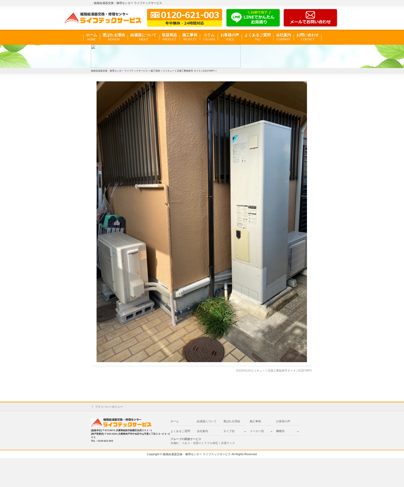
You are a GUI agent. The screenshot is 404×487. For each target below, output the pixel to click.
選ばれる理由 (114, 37)
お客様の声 (229, 37)
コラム (209, 37)
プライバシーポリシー (109, 406)
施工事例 (189, 37)
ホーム (91, 37)
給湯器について (143, 37)
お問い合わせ (307, 37)
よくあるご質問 (258, 37)
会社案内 (283, 37)
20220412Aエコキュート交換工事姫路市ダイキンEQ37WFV (274, 370)
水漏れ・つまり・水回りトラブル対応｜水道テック (202, 443)
